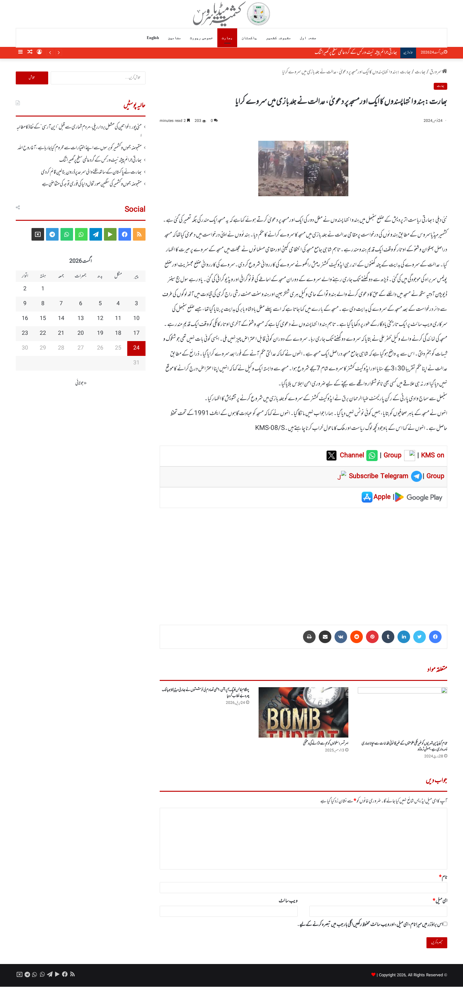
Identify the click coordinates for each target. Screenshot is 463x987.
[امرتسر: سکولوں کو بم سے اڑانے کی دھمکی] (303, 712)
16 (25, 318)
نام (443, 877)
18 (118, 333)
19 (100, 333)
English (153, 38)
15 (43, 318)
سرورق (436, 72)
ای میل (440, 901)
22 (43, 333)
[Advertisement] (303, 562)
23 (25, 333)
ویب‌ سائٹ (288, 901)
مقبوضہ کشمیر (278, 38)
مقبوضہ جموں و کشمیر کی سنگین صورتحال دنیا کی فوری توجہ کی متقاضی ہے (92, 184)
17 (136, 333)
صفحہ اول (308, 38)
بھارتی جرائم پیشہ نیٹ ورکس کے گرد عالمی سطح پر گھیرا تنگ (356, 52)
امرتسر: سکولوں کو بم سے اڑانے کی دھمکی (325, 743)
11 (118, 318)
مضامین (174, 38)
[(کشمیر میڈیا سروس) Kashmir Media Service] (231, 13)
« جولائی (81, 383)
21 (61, 333)
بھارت (227, 38)
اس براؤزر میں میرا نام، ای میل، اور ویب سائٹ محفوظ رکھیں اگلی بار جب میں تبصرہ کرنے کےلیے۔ (370, 924)
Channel (353, 455)
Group (391, 455)
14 (61, 318)
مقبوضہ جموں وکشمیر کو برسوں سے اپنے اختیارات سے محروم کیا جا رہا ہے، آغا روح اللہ (80, 148)
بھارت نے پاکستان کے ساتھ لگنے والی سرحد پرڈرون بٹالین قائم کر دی (91, 172)
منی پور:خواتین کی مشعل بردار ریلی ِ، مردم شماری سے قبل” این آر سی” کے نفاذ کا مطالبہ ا (79, 131)
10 (136, 318)
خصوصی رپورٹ (201, 38)
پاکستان (249, 38)
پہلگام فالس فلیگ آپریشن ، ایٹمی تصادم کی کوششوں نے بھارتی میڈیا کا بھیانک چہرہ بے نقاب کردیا (205, 693)
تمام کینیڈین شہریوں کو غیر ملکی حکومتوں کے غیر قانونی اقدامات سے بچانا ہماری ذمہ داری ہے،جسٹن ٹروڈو (404, 746)
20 (80, 333)
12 (100, 318)
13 (80, 318)
